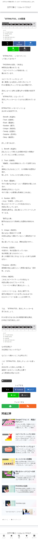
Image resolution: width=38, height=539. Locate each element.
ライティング (7, 380)
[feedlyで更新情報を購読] (10, 406)
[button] (24, 49)
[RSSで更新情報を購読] (27, 406)
